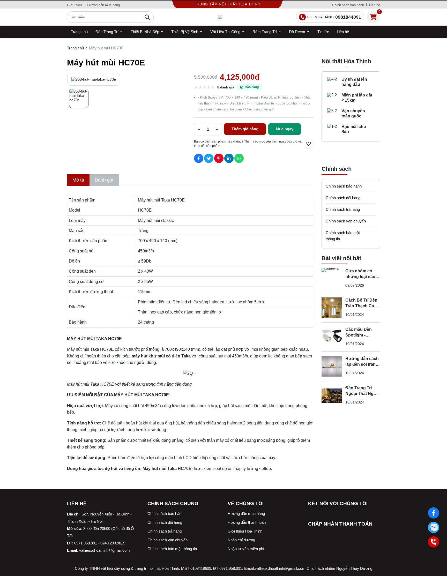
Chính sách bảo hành (348, 5)
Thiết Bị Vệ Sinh (184, 31)
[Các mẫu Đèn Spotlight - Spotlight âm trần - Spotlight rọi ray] (332, 337)
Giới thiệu (74, 5)
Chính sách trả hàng (343, 209)
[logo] (223, 17)
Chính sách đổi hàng (343, 198)
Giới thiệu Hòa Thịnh (245, 531)
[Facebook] (433, 513)
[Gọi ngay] (433, 542)
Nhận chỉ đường (241, 540)
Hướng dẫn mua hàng (103, 5)
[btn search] (147, 17)
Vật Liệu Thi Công (225, 31)
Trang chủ (79, 31)
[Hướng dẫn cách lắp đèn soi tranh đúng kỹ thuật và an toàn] (332, 366)
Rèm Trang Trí (264, 31)
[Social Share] (198, 158)
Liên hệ (374, 5)
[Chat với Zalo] (433, 527)
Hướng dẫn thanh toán (247, 522)
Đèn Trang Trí (106, 31)
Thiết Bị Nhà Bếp (145, 31)
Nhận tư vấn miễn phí (246, 549)
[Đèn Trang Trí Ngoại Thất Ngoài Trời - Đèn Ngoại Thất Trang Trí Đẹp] (332, 395)
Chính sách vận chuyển (346, 221)
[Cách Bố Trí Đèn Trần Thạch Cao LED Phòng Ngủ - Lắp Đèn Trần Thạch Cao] (332, 307)
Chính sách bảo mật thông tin (343, 235)
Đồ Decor (297, 31)
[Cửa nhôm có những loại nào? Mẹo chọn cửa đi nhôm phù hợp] (332, 278)
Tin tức (323, 31)
